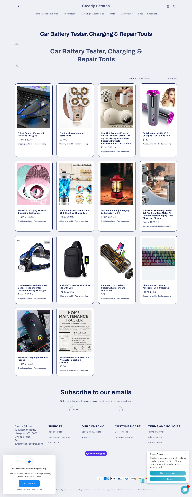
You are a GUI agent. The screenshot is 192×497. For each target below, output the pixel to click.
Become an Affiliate (91, 432)
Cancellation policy (146, 490)
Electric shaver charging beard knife (72, 134)
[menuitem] (47, 14)
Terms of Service (156, 432)
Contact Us (53, 443)
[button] (18, 6)
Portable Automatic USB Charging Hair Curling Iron (156, 134)
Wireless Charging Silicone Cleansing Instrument (32, 211)
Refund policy (155, 443)
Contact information (126, 490)
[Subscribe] (119, 409)
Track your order (56, 432)
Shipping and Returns (59, 437)
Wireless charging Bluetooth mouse (33, 358)
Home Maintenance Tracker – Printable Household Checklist (74, 360)
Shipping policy (108, 490)
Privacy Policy (155, 437)
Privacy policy (76, 490)
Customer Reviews (124, 437)
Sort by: (132, 79)
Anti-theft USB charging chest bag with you (75, 286)
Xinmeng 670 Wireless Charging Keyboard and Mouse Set (113, 287)
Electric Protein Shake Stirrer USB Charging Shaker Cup (74, 211)
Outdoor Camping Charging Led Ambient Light (115, 211)
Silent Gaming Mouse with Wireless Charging (31, 134)
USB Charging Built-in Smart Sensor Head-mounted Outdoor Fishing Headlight (33, 287)
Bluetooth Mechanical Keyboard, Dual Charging (156, 286)
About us (86, 437)
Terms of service (92, 490)
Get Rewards (121, 432)
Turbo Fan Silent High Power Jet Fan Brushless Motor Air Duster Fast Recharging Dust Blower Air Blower (158, 214)
